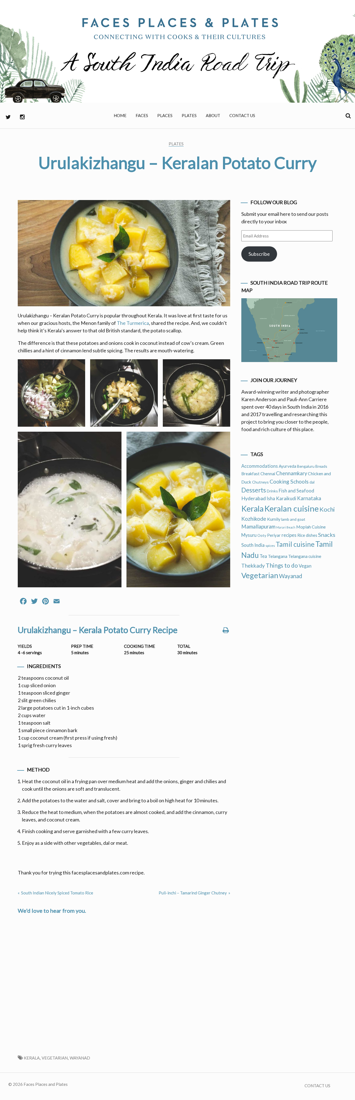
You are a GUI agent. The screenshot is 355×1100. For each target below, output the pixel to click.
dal (312, 482)
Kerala (32, 1057)
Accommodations (259, 466)
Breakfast (250, 473)
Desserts (253, 490)
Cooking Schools (289, 481)
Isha (271, 498)
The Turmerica (133, 323)
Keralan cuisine (291, 508)
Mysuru (249, 535)
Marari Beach (285, 527)
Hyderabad (253, 498)
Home (120, 115)
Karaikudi (286, 498)
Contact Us (242, 115)
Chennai (267, 473)
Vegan (305, 566)
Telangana (277, 556)
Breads (321, 466)
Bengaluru (306, 466)
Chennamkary (291, 473)
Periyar (274, 535)
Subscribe (259, 254)
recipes (289, 535)
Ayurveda (287, 466)
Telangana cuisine (304, 556)
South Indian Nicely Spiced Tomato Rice (57, 892)
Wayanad (80, 1057)
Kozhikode (253, 518)
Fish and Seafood (296, 491)
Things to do (282, 565)
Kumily (273, 519)
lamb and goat (293, 519)
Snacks (326, 534)
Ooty (261, 535)
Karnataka (309, 498)
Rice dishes (307, 535)
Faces (142, 115)
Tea (263, 556)
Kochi (327, 509)
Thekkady (253, 565)
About (213, 115)
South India (253, 545)
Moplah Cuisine (311, 526)
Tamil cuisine (295, 544)
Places (165, 115)
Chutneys (260, 482)
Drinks (272, 491)
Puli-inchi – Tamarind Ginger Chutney (193, 892)
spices (270, 545)
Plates (189, 115)
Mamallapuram (258, 526)
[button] (51, 393)
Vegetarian (55, 1057)
